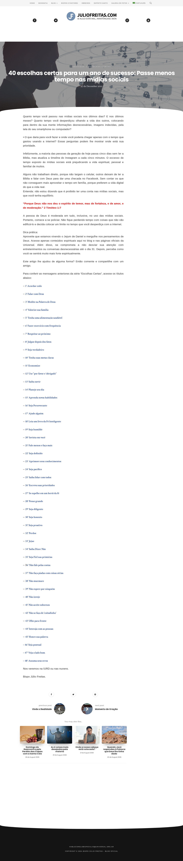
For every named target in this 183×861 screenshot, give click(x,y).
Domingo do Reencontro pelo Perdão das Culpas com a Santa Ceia (32, 750)
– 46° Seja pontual (32, 644)
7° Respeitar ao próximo (37, 334)
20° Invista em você (35, 437)
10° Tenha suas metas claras (39, 357)
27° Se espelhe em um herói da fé (42, 493)
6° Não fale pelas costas (38, 565)
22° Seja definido (33, 453)
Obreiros (86, 3)
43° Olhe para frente (35, 621)
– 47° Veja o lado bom (34, 652)
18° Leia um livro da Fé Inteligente (43, 421)
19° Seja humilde (33, 429)
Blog (53, 3)
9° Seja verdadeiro (34, 349)
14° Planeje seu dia (34, 389)
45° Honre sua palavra (36, 636)
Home (32, 3)
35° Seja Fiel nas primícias (38, 557)
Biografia (43, 3)
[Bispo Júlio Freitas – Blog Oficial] (91, 23)
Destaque (78, 66)
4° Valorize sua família (36, 310)
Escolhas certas (99, 66)
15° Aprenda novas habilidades (41, 397)
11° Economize (32, 365)
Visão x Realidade (42, 709)
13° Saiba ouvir (33, 381)
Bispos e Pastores (69, 3)
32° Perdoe (30, 533)
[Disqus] (73, 798)
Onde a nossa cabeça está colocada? (86, 748)
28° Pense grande (34, 501)
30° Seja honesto (33, 517)
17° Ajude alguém (34, 413)
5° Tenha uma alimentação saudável (43, 317)
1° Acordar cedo (33, 286)
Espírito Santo (101, 3)
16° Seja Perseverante (36, 405)
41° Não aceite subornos (37, 605)
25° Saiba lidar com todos (38, 477)
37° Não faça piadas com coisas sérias (44, 573)
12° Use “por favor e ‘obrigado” (41, 373)
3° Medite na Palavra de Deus (40, 302)
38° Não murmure (34, 581)
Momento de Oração (106, 709)
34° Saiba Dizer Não (35, 549)
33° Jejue (29, 541)
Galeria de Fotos (119, 3)
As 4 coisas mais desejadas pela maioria (59, 749)
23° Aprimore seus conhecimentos (43, 461)
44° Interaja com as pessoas (39, 628)
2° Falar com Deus (34, 294)
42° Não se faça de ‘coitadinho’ (40, 613)
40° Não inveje (32, 597)
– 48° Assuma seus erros (35, 660)
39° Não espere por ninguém (40, 589)
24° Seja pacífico (33, 469)
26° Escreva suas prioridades (40, 485)
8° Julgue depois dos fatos (38, 341)
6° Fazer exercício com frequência (43, 325)
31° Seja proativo (33, 525)
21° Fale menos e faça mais (38, 445)
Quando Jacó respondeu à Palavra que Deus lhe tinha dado (114, 750)
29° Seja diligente (34, 509)
